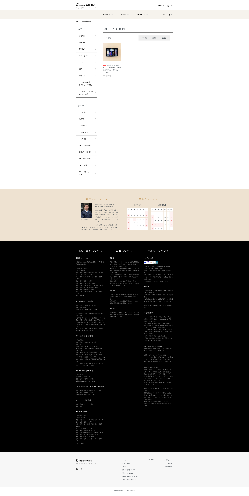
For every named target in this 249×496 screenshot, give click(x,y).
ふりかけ (82, 62)
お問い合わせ (168, 466)
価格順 (154, 38)
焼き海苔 (82, 49)
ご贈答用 (82, 36)
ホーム (77, 21)
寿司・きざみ (84, 56)
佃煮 (80, 69)
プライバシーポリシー (129, 479)
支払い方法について (128, 470)
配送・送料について (128, 463)
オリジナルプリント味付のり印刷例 (86, 93)
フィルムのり (84, 132)
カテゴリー (106, 14)
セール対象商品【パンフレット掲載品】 (86, 83)
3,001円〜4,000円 (86, 21)
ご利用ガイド (141, 14)
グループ (123, 14)
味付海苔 (82, 42)
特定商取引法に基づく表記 (130, 476)
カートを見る (168, 463)
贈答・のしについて (128, 473)
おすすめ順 (143, 38)
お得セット (83, 125)
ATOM (153, 460)
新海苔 (81, 119)
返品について (126, 466)
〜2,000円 (82, 139)
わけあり (82, 75)
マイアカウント (159, 5)
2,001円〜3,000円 (85, 145)
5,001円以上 (83, 165)
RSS (149, 460)
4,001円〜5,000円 (85, 159)
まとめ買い (83, 112)
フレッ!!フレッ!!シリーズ (85, 173)
